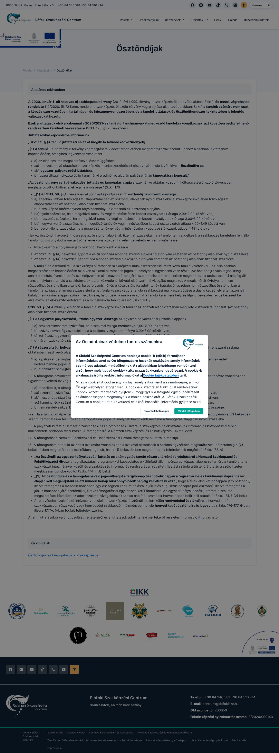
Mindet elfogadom (189, 411)
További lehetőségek (156, 411)
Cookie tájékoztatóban (161, 375)
